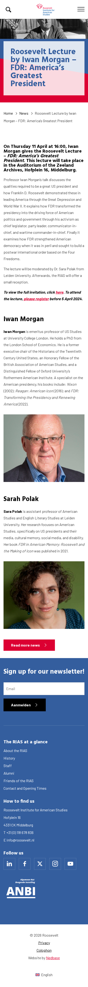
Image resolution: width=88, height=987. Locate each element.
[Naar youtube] (70, 864)
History (9, 758)
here (59, 292)
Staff (8, 765)
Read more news (25, 645)
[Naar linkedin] (9, 864)
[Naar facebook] (25, 864)
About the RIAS (15, 750)
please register (36, 298)
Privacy (44, 942)
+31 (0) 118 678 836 (20, 832)
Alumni (9, 773)
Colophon (44, 950)
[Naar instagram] (55, 864)
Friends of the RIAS (19, 780)
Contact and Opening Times (25, 788)
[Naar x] (40, 864)
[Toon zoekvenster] (8, 9)
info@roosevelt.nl (20, 840)
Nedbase (53, 957)
